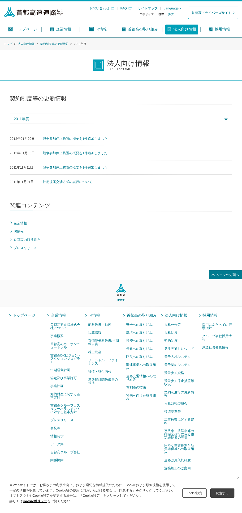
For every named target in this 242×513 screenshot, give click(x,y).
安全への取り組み (139, 324)
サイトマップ (148, 8)
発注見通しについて (179, 349)
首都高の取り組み (142, 315)
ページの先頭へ (227, 275)
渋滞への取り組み (139, 341)
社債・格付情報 (99, 371)
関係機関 (56, 460)
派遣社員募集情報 (215, 347)
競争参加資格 (174, 373)
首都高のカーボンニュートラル (65, 345)
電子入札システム (177, 357)
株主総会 (94, 352)
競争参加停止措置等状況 (179, 382)
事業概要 (57, 336)
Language (171, 8)
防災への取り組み (139, 357)
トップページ (24, 315)
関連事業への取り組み (141, 366)
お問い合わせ (99, 8)
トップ (8, 44)
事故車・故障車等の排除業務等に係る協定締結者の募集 (179, 434)
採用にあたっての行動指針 (217, 326)
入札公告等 (172, 324)
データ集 (56, 444)
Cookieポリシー (35, 501)
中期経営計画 (60, 370)
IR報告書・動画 (99, 324)
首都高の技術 (136, 387)
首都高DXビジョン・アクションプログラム (65, 358)
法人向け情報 (26, 44)
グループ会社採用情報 (217, 337)
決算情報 (94, 333)
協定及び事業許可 (63, 378)
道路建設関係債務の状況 (103, 381)
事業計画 (56, 386)
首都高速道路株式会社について (65, 326)
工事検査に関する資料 (179, 421)
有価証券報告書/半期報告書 (103, 342)
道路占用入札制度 (177, 460)
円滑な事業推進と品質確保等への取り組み (179, 449)
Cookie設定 (194, 493)
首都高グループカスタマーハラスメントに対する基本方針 (65, 408)
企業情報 (58, 315)
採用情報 (210, 315)
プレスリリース (61, 420)
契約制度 (170, 341)
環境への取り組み (139, 333)
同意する (222, 493)
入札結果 (170, 333)
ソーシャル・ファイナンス (103, 361)
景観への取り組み (139, 349)
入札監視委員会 (175, 403)
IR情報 (94, 315)
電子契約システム (177, 365)
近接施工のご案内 (177, 468)
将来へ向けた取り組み (141, 397)
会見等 (55, 428)
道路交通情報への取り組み (141, 377)
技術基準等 (172, 411)
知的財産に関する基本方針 (65, 395)
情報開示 (56, 436)
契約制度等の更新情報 (54, 44)
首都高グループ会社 (65, 452)
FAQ (123, 8)
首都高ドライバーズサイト (211, 13)
